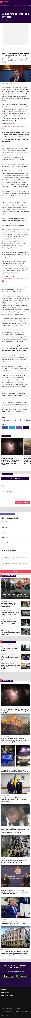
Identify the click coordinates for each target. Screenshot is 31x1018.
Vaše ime (5, 527)
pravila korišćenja (15, 563)
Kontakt (18, 1006)
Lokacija (5, 537)
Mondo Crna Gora (7, 995)
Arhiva (18, 1009)
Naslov (4, 522)
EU (22, 420)
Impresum (3, 1006)
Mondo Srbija (5, 992)
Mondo (3, 990)
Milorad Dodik (7, 420)
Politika (6, 10)
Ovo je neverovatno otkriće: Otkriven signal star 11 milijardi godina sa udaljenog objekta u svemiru (10, 462)
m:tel (6, 1015)
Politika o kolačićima (6, 1009)
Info (3, 10)
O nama (3, 1003)
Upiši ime (4, 486)
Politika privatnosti (6, 1011)
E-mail (4, 532)
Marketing (19, 1003)
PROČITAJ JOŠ (7, 680)
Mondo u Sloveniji (9, 642)
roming (16, 420)
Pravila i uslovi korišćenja (23, 1011)
